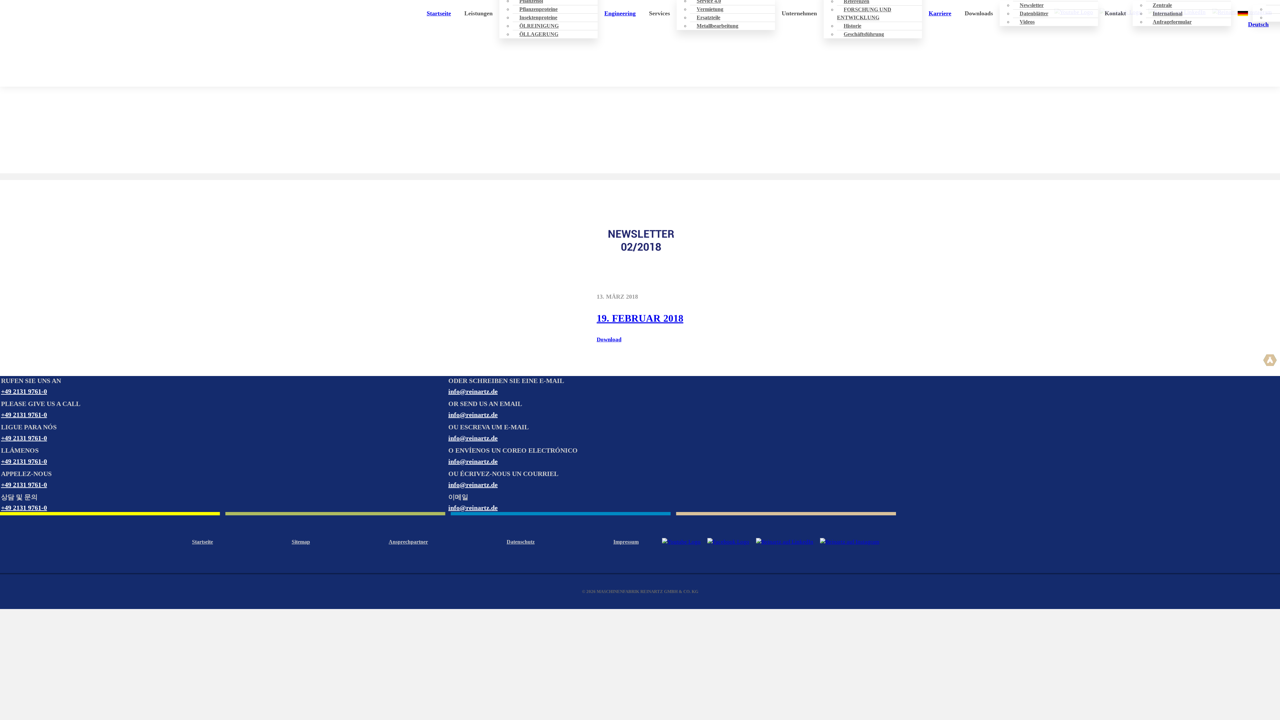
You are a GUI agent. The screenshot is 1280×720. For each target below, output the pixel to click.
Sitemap (301, 542)
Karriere (940, 13)
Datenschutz (521, 542)
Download (609, 339)
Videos (1027, 22)
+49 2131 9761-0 (24, 391)
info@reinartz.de (473, 391)
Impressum (626, 542)
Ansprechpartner (408, 542)
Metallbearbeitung (717, 26)
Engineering (620, 13)
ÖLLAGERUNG (538, 34)
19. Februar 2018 (640, 318)
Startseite (439, 13)
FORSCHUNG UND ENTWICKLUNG (864, 13)
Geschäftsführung (864, 34)
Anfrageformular (1172, 22)
